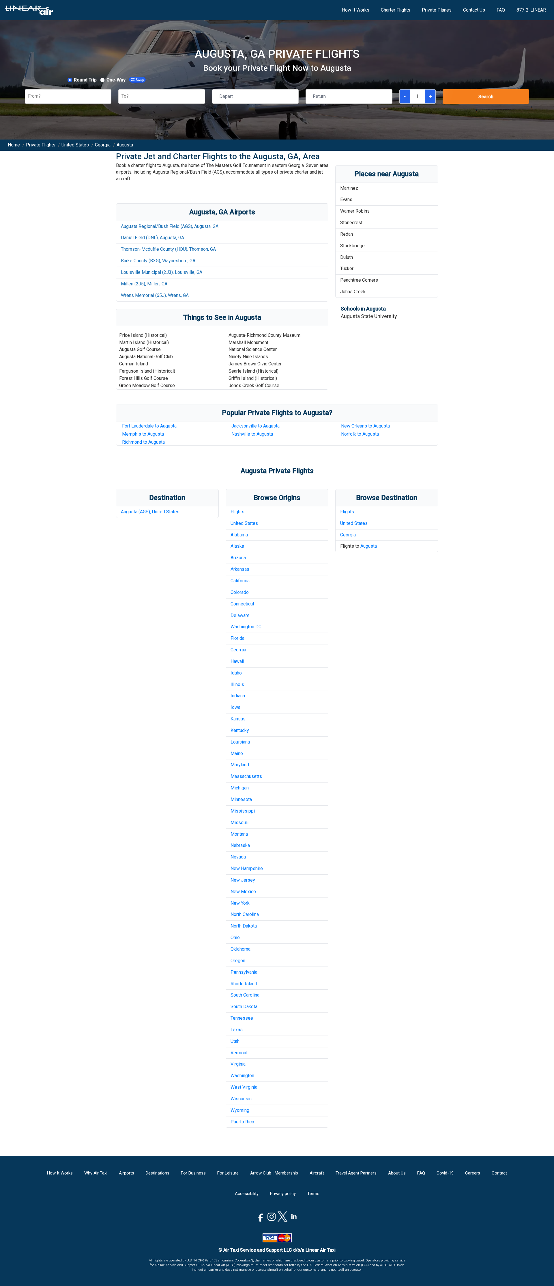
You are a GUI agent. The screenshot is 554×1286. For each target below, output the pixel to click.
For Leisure (228, 1173)
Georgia (238, 650)
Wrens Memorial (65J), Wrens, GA (155, 295)
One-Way (116, 80)
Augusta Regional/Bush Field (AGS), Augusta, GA (169, 226)
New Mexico (243, 891)
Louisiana (240, 742)
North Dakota (244, 926)
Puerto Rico (242, 1122)
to (252, 434)
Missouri (239, 822)
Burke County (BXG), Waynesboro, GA (158, 260)
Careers (472, 1173)
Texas (237, 1029)
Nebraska (240, 845)
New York (240, 903)
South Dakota (244, 1006)
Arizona (238, 557)
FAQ (501, 10)
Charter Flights (395, 10)
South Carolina (245, 995)
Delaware (240, 615)
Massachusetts (246, 776)
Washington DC (246, 626)
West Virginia (244, 1087)
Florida (237, 638)
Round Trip (85, 80)
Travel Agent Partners (356, 1173)
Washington (242, 1075)
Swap (140, 80)
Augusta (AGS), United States (150, 511)
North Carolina (245, 914)
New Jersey (243, 880)
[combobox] (28, 96)
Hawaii (237, 661)
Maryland (240, 764)
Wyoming (240, 1110)
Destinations (157, 1173)
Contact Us (474, 10)
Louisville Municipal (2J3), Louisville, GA (161, 272)
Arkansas (240, 569)
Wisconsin (241, 1098)
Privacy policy (283, 1193)
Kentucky (240, 730)
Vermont (239, 1052)
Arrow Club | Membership (274, 1173)
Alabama (239, 535)
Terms (313, 1193)
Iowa (235, 707)
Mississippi (243, 811)
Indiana (238, 695)
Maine (237, 753)
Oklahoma (240, 949)
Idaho (236, 673)
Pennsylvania (244, 972)
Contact (499, 1173)
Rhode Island (244, 983)
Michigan (240, 788)
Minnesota (241, 799)
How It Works (355, 10)
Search (485, 96)
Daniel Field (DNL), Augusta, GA (152, 237)
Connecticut (242, 604)
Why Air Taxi (95, 1173)
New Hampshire (247, 868)
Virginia (238, 1064)
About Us (397, 1173)
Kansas (238, 719)
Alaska (237, 546)
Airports (126, 1173)
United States (244, 523)
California (240, 580)
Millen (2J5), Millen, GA (144, 284)
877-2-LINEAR (531, 10)
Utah (235, 1041)
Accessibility (247, 1193)
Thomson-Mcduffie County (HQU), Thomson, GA (168, 249)
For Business (193, 1173)
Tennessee (242, 1018)
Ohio (235, 937)
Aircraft (317, 1173)
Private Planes (437, 10)
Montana (239, 834)
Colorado (240, 592)
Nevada (238, 857)
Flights (237, 511)
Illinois (237, 684)
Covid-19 (445, 1173)
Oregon (238, 960)
